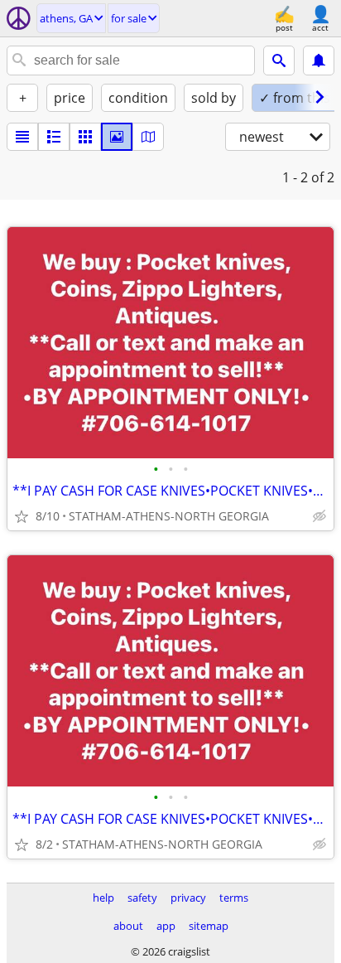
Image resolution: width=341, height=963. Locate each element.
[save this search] (318, 60)
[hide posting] (319, 516)
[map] (148, 137)
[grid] (85, 137)
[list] (22, 137)
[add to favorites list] (21, 516)
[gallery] (116, 137)
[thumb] (54, 137)
